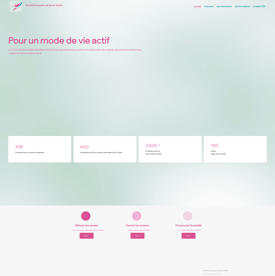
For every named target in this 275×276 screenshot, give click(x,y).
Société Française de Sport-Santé (43, 5)
